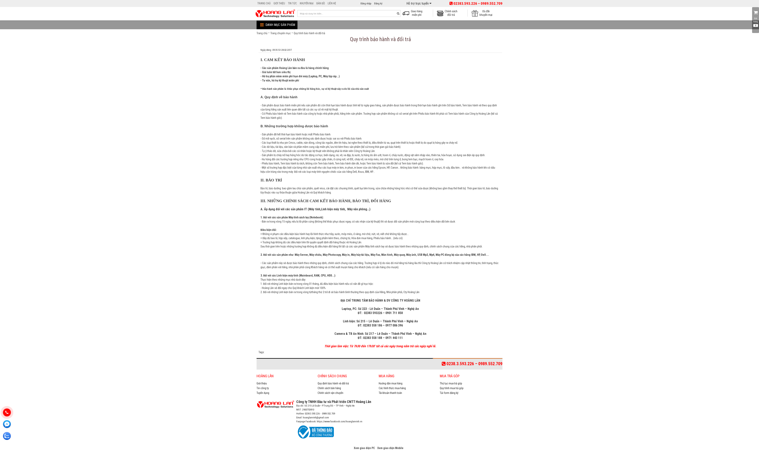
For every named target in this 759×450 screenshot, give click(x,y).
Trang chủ (262, 33)
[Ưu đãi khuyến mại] (476, 13)
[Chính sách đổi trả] (441, 13)
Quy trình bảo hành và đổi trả (309, 33)
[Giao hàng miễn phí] (407, 13)
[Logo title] (275, 13)
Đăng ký (378, 3)
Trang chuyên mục (280, 33)
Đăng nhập (366, 3)
